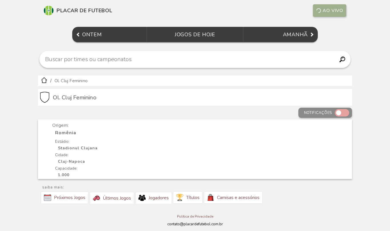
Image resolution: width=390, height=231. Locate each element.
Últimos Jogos (117, 198)
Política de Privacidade (195, 216)
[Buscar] (342, 59)
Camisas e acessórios (238, 197)
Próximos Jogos (69, 197)
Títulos (193, 197)
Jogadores (158, 198)
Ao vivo (333, 10)
